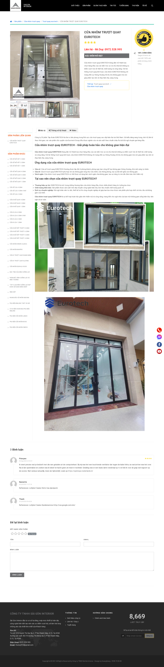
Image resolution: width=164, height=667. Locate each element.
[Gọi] (159, 330)
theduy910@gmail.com (24, 645)
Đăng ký (149, 636)
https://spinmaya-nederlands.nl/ (80, 471)
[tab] (41, 130)
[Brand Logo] (144, 38)
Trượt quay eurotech (50, 21)
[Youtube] (159, 351)
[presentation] (42, 130)
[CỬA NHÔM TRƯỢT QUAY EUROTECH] (45, 66)
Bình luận (14, 549)
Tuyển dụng (71, 625)
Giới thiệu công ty (73, 618)
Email (86, 539)
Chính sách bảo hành (102, 618)
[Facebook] (159, 344)
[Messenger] (159, 337)
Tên (11, 539)
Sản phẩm (18, 21)
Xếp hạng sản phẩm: (19, 529)
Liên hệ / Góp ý (72, 622)
